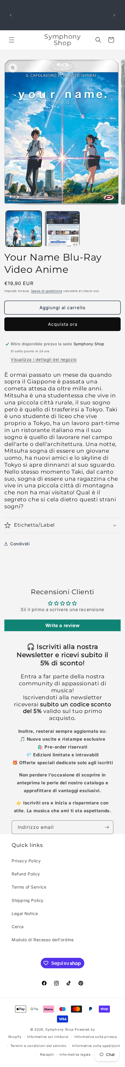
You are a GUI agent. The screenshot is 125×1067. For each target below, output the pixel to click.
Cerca (18, 926)
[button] (11, 39)
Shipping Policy (28, 900)
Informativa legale (75, 1054)
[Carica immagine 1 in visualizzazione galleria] (24, 229)
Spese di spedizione (46, 291)
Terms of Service (29, 886)
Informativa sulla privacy (95, 1037)
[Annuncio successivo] (114, 15)
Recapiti (47, 1054)
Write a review (62, 625)
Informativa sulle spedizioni (96, 1046)
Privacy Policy (26, 860)
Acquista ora (62, 324)
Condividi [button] (19, 543)
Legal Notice (25, 913)
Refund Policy (26, 873)
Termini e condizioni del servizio (38, 1046)
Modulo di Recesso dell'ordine (43, 939)
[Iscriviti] (106, 827)
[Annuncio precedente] (10, 15)
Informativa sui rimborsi (48, 1037)
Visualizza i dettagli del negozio (44, 359)
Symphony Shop (59, 1029)
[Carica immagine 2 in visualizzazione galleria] (62, 229)
